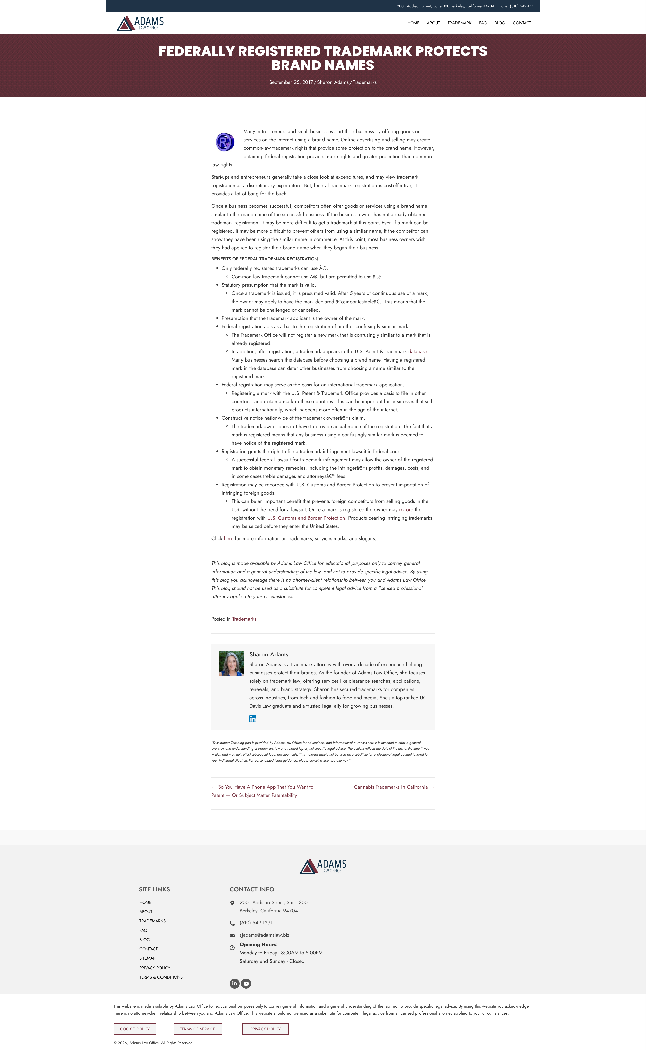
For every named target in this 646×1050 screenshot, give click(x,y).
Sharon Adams (333, 82)
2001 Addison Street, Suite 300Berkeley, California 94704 (274, 906)
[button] (235, 984)
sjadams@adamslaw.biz (264, 935)
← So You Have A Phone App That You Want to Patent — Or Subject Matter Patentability (262, 791)
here (228, 538)
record (406, 509)
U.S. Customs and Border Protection (306, 518)
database (417, 351)
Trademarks (365, 82)
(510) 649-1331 (256, 922)
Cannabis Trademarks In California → (394, 787)
